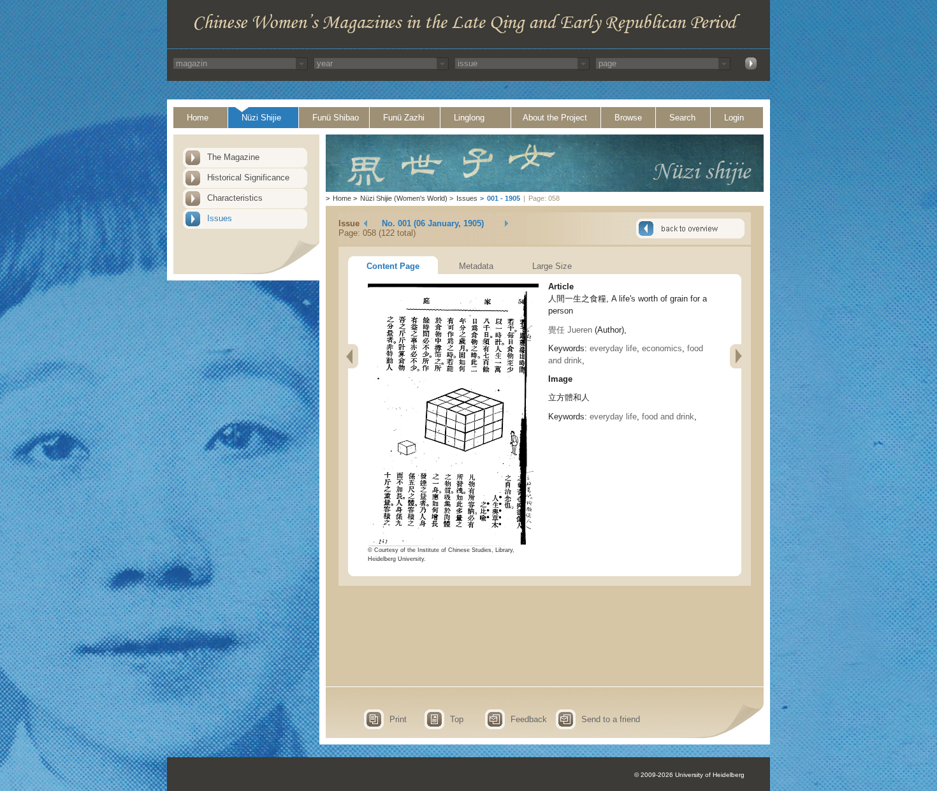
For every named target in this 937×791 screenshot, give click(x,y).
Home (197, 117)
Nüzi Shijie (261, 117)
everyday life (613, 348)
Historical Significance (248, 177)
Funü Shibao (335, 117)
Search (682, 117)
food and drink (668, 416)
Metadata (476, 266)
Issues (219, 218)
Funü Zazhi (404, 117)
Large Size (552, 266)
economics (662, 348)
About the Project (555, 117)
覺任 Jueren (570, 330)
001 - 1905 (503, 198)
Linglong (469, 117)
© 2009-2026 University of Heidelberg (689, 774)
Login (734, 117)
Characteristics (235, 198)
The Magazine (233, 157)
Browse (628, 117)
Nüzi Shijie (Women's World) (403, 198)
